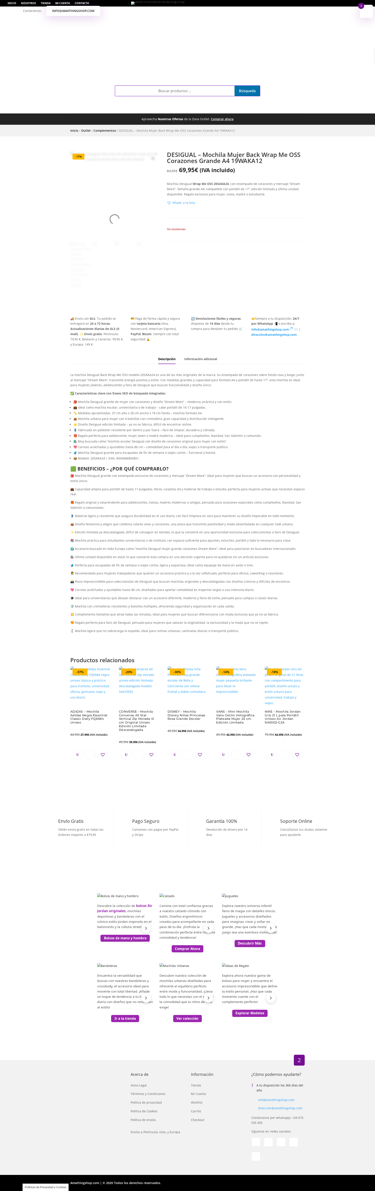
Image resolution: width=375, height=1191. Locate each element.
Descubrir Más (250, 943)
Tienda (46, 3)
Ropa (163, 108)
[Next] (146, 928)
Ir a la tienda (125, 1018)
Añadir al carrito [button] (90, 754)
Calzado (139, 108)
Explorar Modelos (249, 1013)
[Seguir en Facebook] (255, 1142)
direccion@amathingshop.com (280, 1108)
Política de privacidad (146, 1102)
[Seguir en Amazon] (255, 1156)
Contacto (82, 3)
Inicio (12, 3)
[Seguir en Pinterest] (293, 1142)
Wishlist (196, 1102)
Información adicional (200, 359)
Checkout (197, 1120)
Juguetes (205, 108)
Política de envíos (143, 1120)
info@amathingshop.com (73, 11)
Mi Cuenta (62, 3)
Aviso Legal (139, 1085)
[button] (181, 202)
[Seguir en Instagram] (268, 1142)
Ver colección (187, 1018)
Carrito (196, 1111)
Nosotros (28, 3)
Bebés (184, 108)
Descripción (167, 359)
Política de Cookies (144, 1111)
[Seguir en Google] (281, 1142)
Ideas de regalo (265, 108)
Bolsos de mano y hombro (125, 938)
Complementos (105, 108)
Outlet (231, 108)
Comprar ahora (222, 119)
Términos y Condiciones (148, 1094)
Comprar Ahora (187, 948)
